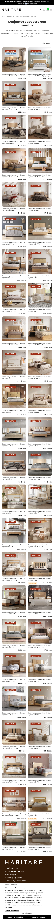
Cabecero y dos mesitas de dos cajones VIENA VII (39, 243)
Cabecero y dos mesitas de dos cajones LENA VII (39, 512)
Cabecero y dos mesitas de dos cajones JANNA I (39, 209)
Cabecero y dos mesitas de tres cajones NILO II (39, 613)
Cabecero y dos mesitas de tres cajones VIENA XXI (39, 747)
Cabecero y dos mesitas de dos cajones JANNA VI (13, 209)
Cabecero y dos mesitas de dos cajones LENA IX (39, 848)
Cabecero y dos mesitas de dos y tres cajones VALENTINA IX (14, 815)
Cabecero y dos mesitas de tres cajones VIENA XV (39, 680)
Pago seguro (11, 874)
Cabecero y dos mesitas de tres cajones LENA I (39, 579)
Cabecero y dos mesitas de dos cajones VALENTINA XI (39, 344)
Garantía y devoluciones (16, 881)
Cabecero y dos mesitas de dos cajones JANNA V (13, 142)
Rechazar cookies (15, 917)
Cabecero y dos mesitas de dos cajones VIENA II (39, 714)
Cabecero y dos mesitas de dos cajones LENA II (13, 512)
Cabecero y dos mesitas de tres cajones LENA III (13, 378)
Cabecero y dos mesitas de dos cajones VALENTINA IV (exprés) (13, 75)
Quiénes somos (12, 868)
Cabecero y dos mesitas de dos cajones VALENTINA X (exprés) (39, 75)
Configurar (27, 913)
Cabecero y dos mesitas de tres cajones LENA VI (13, 848)
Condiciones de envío (15, 871)
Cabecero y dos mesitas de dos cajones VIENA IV (13, 243)
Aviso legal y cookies (14, 878)
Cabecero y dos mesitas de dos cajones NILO (39, 310)
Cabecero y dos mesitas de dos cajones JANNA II (39, 378)
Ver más (29, 36)
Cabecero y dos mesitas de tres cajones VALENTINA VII (13, 747)
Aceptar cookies (39, 917)
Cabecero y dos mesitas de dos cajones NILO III (13, 546)
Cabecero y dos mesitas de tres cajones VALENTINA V (39, 546)
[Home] (11, 9)
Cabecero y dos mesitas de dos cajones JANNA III (39, 109)
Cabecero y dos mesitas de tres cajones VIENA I (39, 781)
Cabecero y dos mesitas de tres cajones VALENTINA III (13, 109)
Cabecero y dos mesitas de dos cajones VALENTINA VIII (13, 176)
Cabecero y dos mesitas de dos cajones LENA (39, 277)
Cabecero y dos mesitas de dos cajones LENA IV (39, 815)
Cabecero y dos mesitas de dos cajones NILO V (39, 445)
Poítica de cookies (12, 910)
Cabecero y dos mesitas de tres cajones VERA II (13, 714)
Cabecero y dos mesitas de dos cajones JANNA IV (39, 142)
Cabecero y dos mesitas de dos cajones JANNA (39, 411)
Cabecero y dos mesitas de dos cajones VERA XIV (39, 478)
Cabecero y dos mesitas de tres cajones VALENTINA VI (13, 781)
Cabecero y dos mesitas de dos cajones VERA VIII (13, 647)
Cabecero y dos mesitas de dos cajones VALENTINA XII (13, 344)
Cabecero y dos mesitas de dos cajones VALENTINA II (13, 579)
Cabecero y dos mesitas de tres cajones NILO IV (13, 277)
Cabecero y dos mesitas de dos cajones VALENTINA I (13, 310)
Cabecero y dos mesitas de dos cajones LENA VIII (13, 411)
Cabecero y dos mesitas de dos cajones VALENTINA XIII (39, 176)
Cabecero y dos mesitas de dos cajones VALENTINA (13, 478)
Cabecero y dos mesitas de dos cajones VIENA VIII (13, 613)
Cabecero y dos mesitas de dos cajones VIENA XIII (13, 680)
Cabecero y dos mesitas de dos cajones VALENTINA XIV (39, 647)
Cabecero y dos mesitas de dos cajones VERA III (13, 445)
